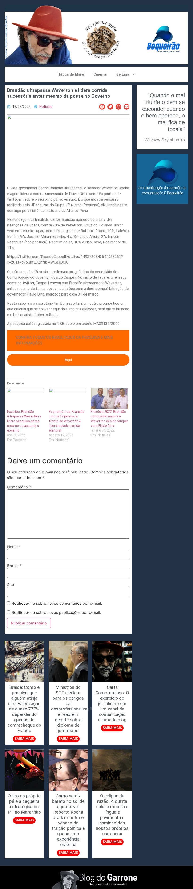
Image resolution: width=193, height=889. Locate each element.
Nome (14, 547)
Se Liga (122, 74)
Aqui (68, 360)
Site (10, 584)
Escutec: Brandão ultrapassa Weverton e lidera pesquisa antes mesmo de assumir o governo (24, 421)
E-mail (14, 565)
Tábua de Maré (71, 74)
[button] (102, 107)
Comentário (19, 487)
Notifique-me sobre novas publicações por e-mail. (56, 612)
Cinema (100, 74)
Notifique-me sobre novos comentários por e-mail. (56, 603)
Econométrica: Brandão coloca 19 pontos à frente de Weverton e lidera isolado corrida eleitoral (66, 421)
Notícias (45, 107)
